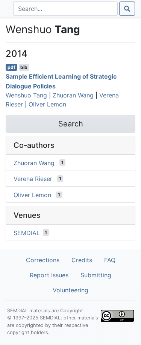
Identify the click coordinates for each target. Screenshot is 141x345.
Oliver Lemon (47, 104)
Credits (81, 260)
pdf (11, 67)
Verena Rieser (33, 178)
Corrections (42, 260)
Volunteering (70, 290)
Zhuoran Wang (73, 95)
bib (23, 67)
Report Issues (49, 275)
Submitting (95, 275)
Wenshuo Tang (26, 95)
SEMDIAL (27, 232)
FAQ (109, 260)
